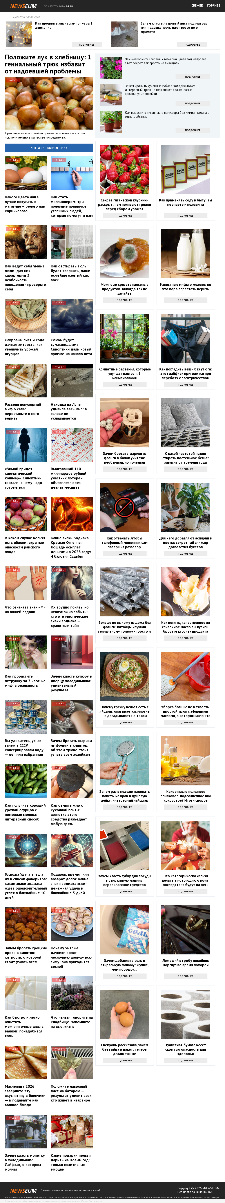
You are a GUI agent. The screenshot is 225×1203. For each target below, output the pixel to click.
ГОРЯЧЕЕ (213, 5)
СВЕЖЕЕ (197, 5)
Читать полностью (49, 148)
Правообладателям (91, 1201)
